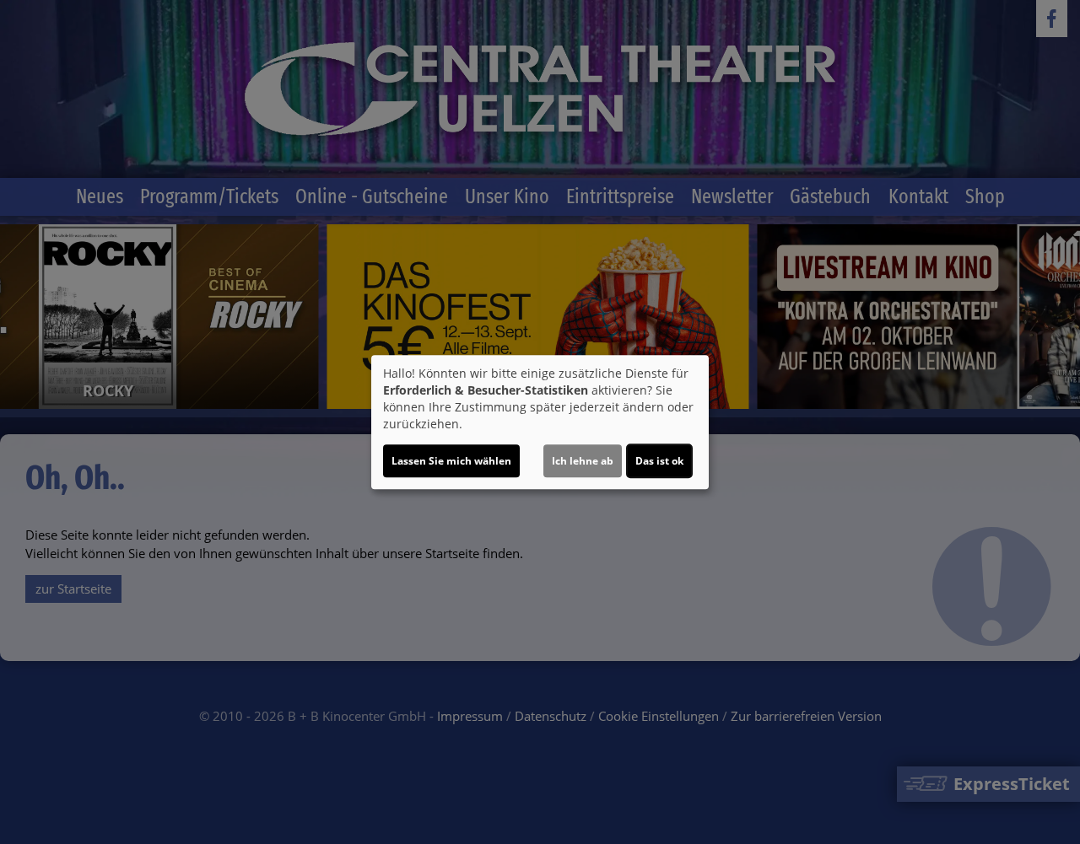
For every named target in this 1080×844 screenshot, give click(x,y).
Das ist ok (659, 461)
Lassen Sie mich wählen (451, 461)
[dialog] (540, 422)
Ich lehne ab (582, 461)
